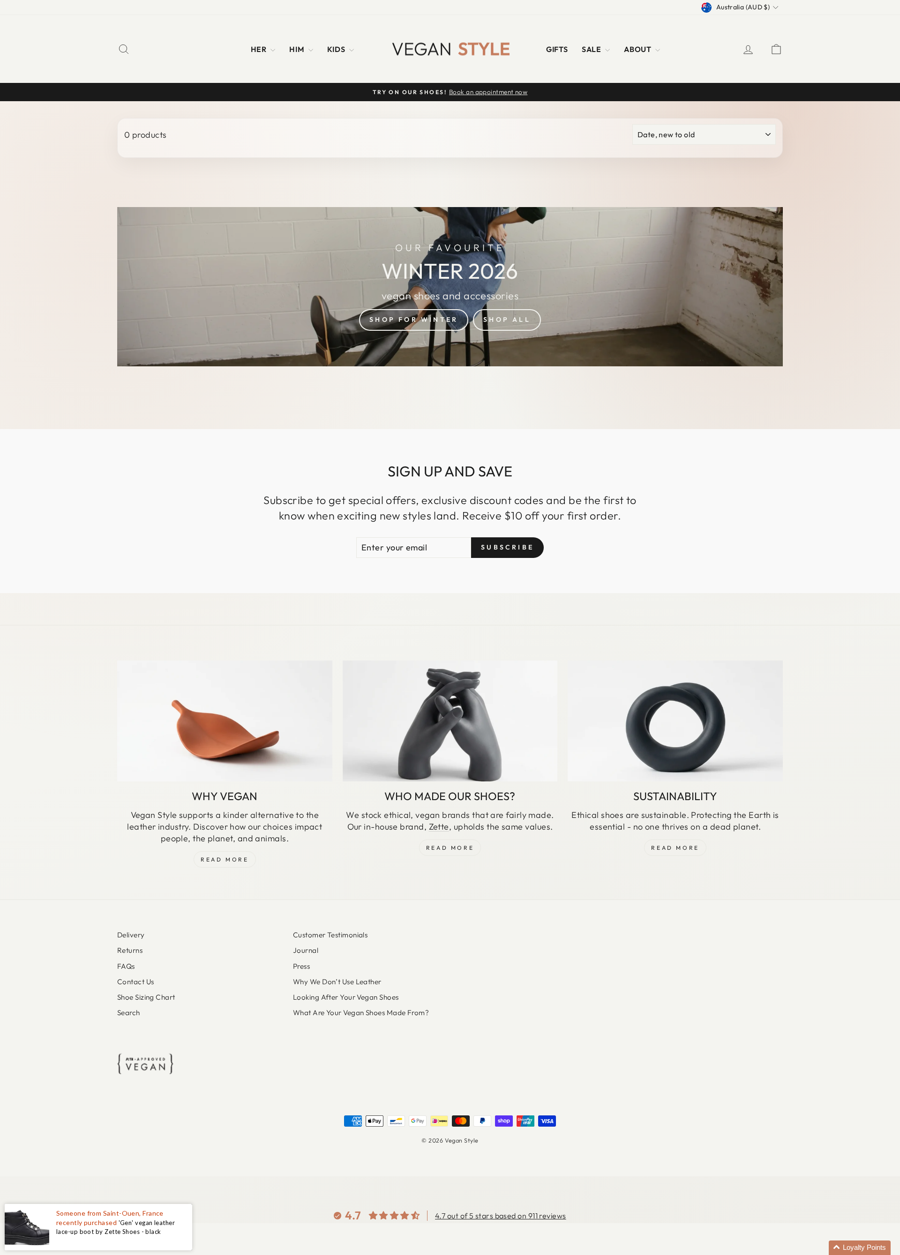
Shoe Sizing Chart (146, 997)
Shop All (507, 319)
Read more (675, 847)
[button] (860, 1247)
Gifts (557, 49)
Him (297, 49)
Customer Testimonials (330, 934)
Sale (592, 49)
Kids (337, 49)
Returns (129, 950)
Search (128, 1012)
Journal (305, 950)
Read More (224, 859)
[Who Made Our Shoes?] (450, 721)
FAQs (126, 966)
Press (301, 966)
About (638, 49)
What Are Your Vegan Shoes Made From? (361, 1012)
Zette (439, 826)
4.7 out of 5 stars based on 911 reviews (500, 1215)
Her (260, 49)
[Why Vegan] (224, 721)
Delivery (131, 934)
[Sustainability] (675, 721)
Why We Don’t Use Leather (337, 981)
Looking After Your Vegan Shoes (346, 997)
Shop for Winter (413, 319)
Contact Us (135, 981)
